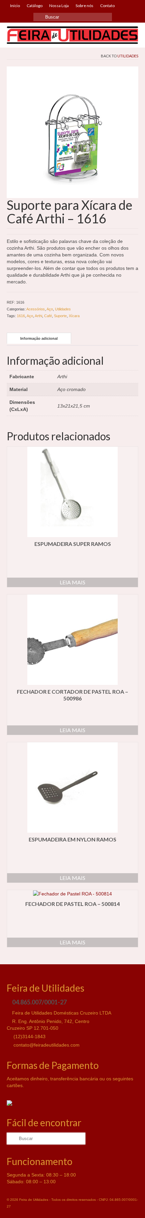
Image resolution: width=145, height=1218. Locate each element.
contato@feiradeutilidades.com (46, 1045)
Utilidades (127, 56)
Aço (50, 309)
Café (48, 316)
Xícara (74, 316)
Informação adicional (39, 338)
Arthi (38, 316)
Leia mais (72, 582)
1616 (21, 316)
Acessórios (35, 309)
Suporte (60, 316)
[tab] (39, 338)
